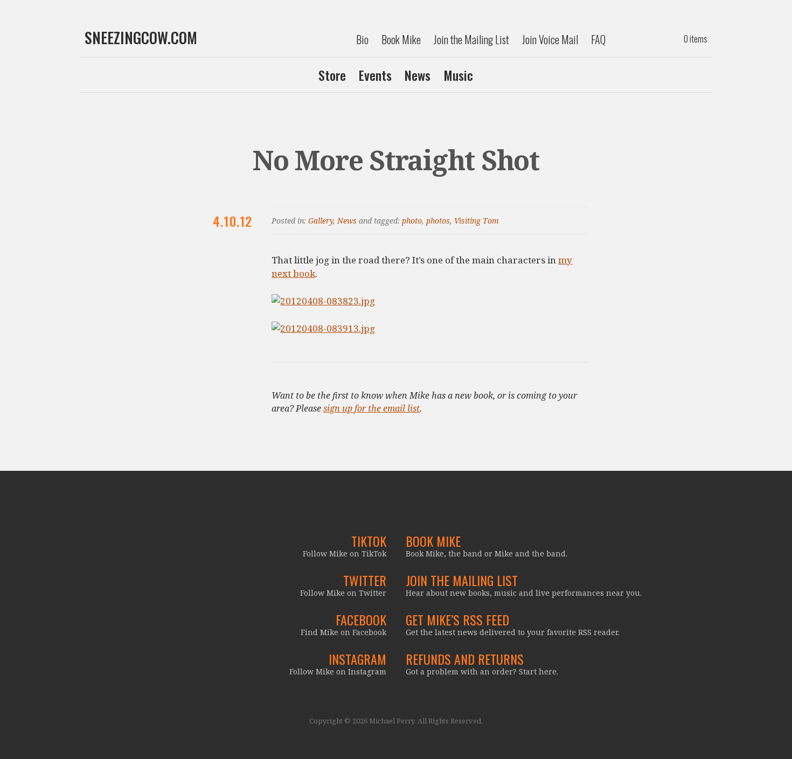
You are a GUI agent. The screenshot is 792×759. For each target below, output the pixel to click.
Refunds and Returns (465, 659)
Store (332, 75)
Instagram (357, 659)
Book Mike (401, 39)
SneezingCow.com (141, 37)
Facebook (361, 619)
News (417, 75)
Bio (362, 39)
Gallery (320, 220)
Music (458, 75)
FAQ (598, 39)
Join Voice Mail (550, 39)
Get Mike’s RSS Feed (457, 619)
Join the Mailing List (471, 39)
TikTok (368, 541)
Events (375, 75)
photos (438, 220)
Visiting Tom (476, 220)
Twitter (364, 580)
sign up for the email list (371, 408)
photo (412, 220)
